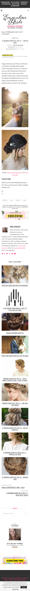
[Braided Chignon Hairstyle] (15, 322)
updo (24, 200)
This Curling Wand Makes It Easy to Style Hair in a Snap (15, 309)
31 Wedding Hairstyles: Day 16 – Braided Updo (15, 478)
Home (3, 32)
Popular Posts (24, 2)
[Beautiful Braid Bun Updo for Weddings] (15, 274)
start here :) (5, 578)
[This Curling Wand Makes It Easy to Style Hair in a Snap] (15, 297)
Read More (15, 589)
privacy (24, 579)
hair (11, 200)
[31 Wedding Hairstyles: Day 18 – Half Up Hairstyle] (15, 417)
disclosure (17, 579)
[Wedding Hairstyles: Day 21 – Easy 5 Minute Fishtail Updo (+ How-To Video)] (15, 367)
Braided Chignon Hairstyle (15, 333)
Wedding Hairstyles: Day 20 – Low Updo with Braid (15, 404)
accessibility (17, 578)
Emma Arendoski (18, 45)
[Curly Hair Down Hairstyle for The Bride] (15, 345)
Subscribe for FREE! (5, 2)
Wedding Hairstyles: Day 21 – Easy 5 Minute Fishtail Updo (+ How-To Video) (15, 380)
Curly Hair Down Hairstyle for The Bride (15, 356)
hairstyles (15, 38)
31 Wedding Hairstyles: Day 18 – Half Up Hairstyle (15, 429)
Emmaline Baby (18, 248)
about (11, 578)
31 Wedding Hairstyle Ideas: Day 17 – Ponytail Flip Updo (15, 453)
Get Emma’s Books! (15, 5)
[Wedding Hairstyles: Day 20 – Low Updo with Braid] (15, 392)
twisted (18, 200)
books (6, 579)
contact (11, 579)
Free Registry (24, 4)
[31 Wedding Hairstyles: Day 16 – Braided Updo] (15, 466)
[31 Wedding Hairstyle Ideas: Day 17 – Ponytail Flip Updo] (15, 441)
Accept (24, 587)
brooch (5, 200)
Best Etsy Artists (15, 2)
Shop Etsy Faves (15, 4)
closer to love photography (15, 172)
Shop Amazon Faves (6, 4)
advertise (25, 578)
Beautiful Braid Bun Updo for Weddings (15, 286)
